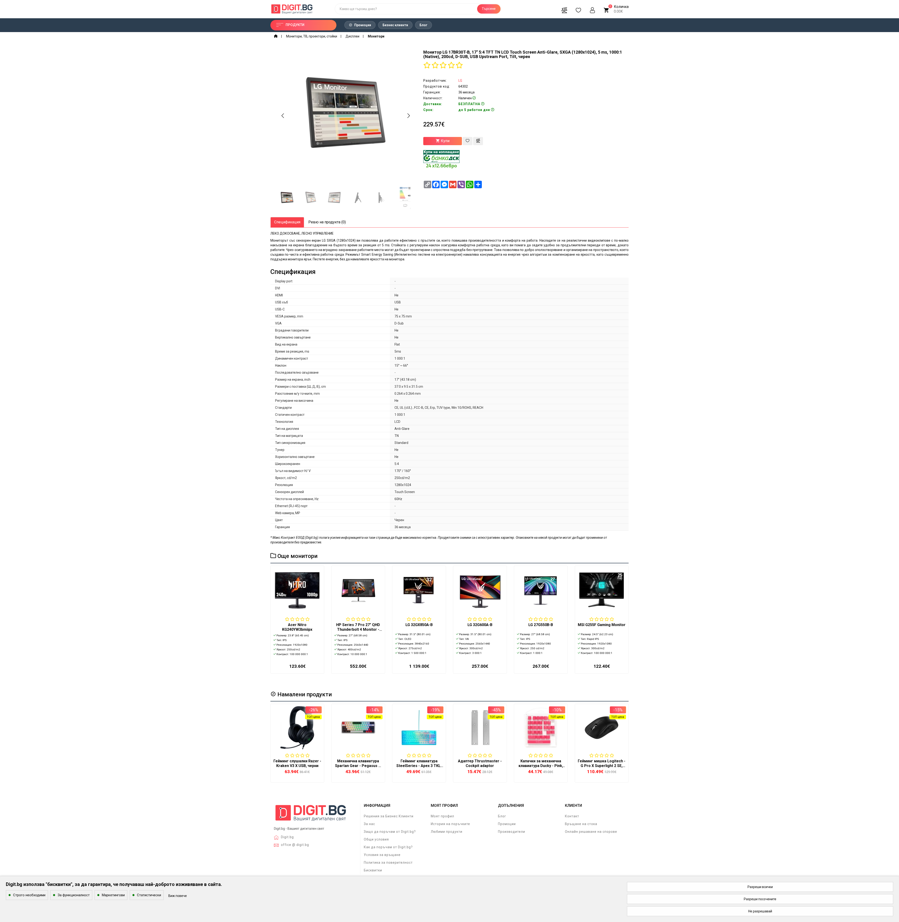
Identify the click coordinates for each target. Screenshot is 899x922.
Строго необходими (29, 895)
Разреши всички (760, 887)
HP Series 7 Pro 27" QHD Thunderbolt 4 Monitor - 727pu (358, 629)
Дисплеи (352, 36)
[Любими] (578, 9)
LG (460, 80)
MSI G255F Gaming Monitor (602, 625)
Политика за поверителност (388, 862)
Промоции (362, 25)
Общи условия (376, 839)
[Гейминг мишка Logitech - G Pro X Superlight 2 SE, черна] (602, 727)
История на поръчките (450, 824)
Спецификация (287, 222)
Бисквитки (373, 870)
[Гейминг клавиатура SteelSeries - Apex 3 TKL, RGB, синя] (419, 727)
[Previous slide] (283, 115)
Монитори (376, 36)
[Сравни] (564, 9)
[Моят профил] (592, 9)
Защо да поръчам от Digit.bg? (390, 831)
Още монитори (296, 556)
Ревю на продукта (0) (327, 222)
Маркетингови (113, 895)
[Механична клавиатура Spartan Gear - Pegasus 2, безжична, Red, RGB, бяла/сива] (358, 727)
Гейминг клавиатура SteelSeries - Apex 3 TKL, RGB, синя (419, 766)
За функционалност (74, 895)
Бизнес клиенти (395, 25)
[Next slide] (408, 115)
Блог (423, 25)
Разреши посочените (760, 899)
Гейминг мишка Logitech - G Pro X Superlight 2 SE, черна (601, 766)
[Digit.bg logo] (311, 814)
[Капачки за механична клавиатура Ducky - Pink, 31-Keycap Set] (541, 727)
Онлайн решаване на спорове (591, 831)
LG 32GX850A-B (419, 625)
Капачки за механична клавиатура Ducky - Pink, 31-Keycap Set (541, 766)
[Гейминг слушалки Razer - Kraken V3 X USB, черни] (297, 727)
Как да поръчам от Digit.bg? (388, 847)
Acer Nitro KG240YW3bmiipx (297, 627)
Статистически (149, 895)
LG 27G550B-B (540, 625)
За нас (369, 824)
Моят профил (442, 816)
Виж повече (177, 896)
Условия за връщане (382, 855)
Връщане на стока (581, 824)
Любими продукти (446, 831)
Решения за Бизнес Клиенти (388, 816)
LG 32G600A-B (480, 625)
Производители (511, 831)
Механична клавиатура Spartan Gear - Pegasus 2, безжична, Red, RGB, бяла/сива (358, 768)
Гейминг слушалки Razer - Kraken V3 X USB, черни (297, 763)
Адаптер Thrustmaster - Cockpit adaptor (480, 763)
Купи (445, 141)
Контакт (572, 816)
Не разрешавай (760, 911)
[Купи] (286, 754)
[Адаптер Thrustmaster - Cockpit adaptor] (480, 727)
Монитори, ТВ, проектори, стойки (311, 36)
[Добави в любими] (467, 141)
